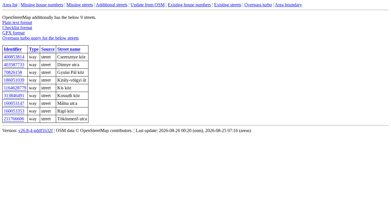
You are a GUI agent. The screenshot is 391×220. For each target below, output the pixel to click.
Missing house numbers (42, 4)
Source (48, 49)
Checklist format (17, 27)
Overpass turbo (258, 4)
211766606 (14, 118)
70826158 (13, 72)
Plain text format (17, 22)
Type (34, 49)
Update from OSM (148, 4)
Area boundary (288, 4)
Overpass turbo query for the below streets (40, 38)
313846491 (14, 95)
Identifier (13, 49)
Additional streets (111, 4)
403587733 (14, 64)
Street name (68, 49)
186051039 (14, 80)
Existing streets (227, 4)
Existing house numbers (189, 4)
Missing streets (79, 4)
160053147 (14, 103)
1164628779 (15, 87)
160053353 (14, 111)
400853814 (14, 56)
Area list (9, 4)
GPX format (13, 32)
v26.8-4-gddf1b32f (35, 130)
